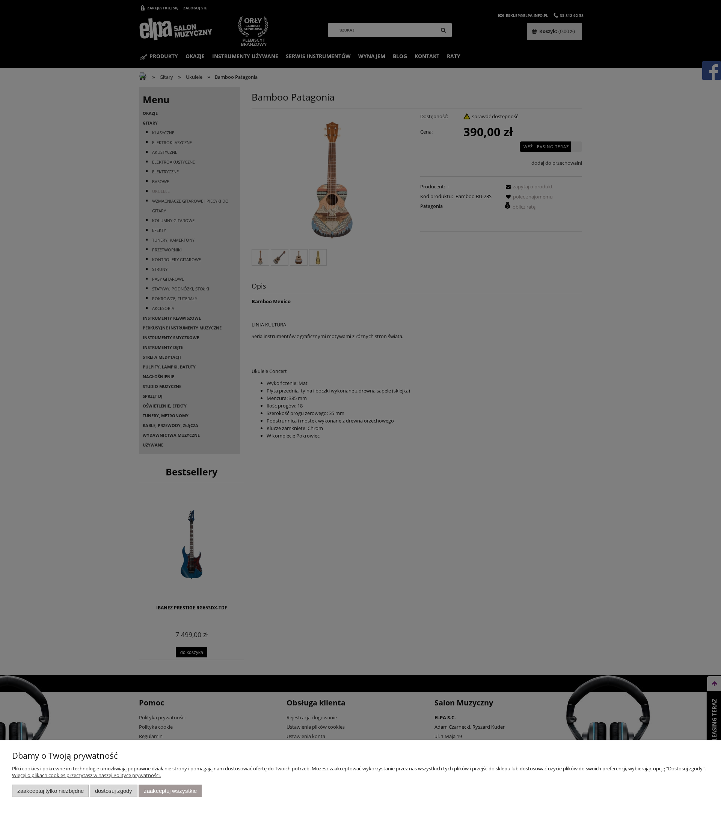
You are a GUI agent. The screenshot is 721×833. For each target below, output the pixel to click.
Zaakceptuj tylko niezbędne (50, 791)
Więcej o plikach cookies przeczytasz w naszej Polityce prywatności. (86, 775)
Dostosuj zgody (113, 791)
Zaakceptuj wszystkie (170, 791)
